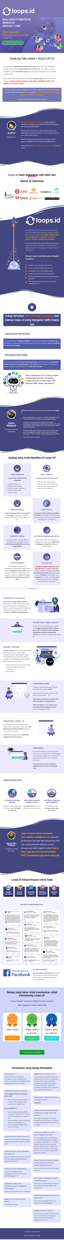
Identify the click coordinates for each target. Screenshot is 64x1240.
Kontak (38, 1235)
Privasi (26, 1235)
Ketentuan (32, 1235)
